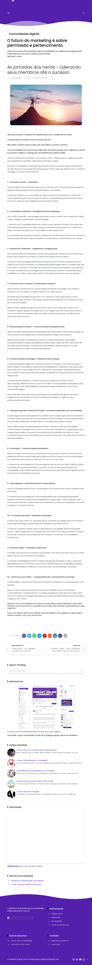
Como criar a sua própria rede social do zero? (36, 750)
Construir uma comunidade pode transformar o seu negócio (33, 731)
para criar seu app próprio (24, 866)
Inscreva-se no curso (20, 944)
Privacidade (56, 921)
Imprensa (55, 944)
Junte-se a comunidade (21, 940)
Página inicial (57, 913)
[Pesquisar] (83, 13)
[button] (24, 636)
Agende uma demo (59, 940)
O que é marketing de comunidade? (32, 760)
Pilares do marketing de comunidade (27, 880)
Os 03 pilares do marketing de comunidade (35, 770)
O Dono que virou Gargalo (27, 791)
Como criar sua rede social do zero (26, 884)
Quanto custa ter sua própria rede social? (34, 781)
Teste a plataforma (60, 925)
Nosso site (55, 917)
